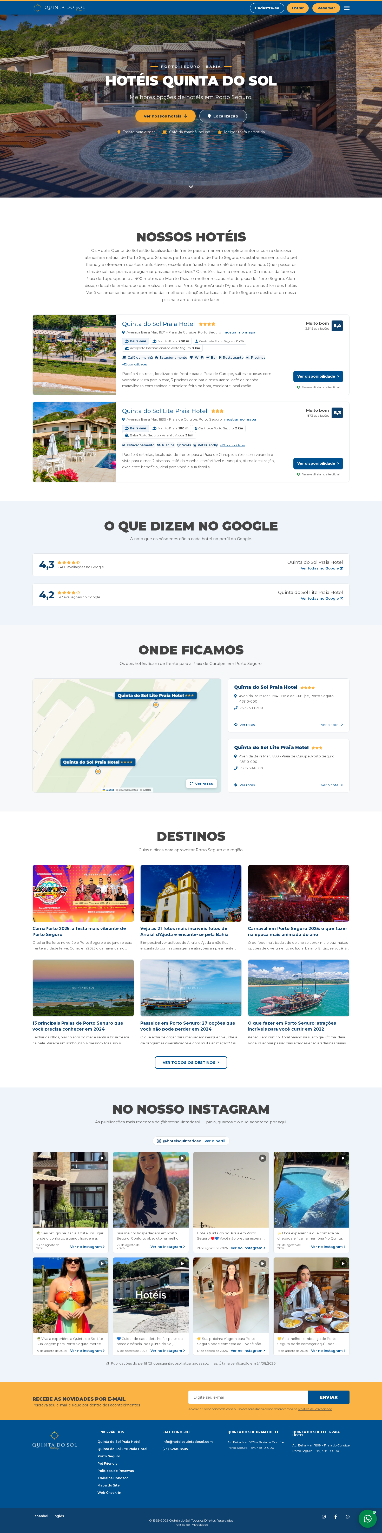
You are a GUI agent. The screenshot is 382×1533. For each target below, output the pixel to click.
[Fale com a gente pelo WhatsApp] (368, 1519)
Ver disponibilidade (316, 376)
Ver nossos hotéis (162, 116)
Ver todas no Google (320, 568)
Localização (225, 116)
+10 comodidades (232, 445)
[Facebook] (336, 1517)
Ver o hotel (330, 724)
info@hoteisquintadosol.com (187, 1442)
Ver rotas (247, 724)
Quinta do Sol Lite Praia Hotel (164, 411)
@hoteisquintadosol (194, 1141)
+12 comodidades (134, 364)
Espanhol (40, 1516)
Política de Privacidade (315, 1409)
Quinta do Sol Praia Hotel (158, 323)
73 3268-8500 (251, 708)
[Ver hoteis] (191, 187)
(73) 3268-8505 (175, 1449)
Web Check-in (109, 1493)
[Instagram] (324, 1517)
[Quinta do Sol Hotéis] (58, 8)
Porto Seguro (108, 1456)
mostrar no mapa (239, 332)
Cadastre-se (267, 8)
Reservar (326, 8)
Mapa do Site (108, 1485)
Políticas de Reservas (115, 1471)
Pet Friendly (107, 1463)
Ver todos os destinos (189, 1062)
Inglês (59, 1516)
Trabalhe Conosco (113, 1478)
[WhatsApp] (348, 1517)
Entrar (298, 8)
